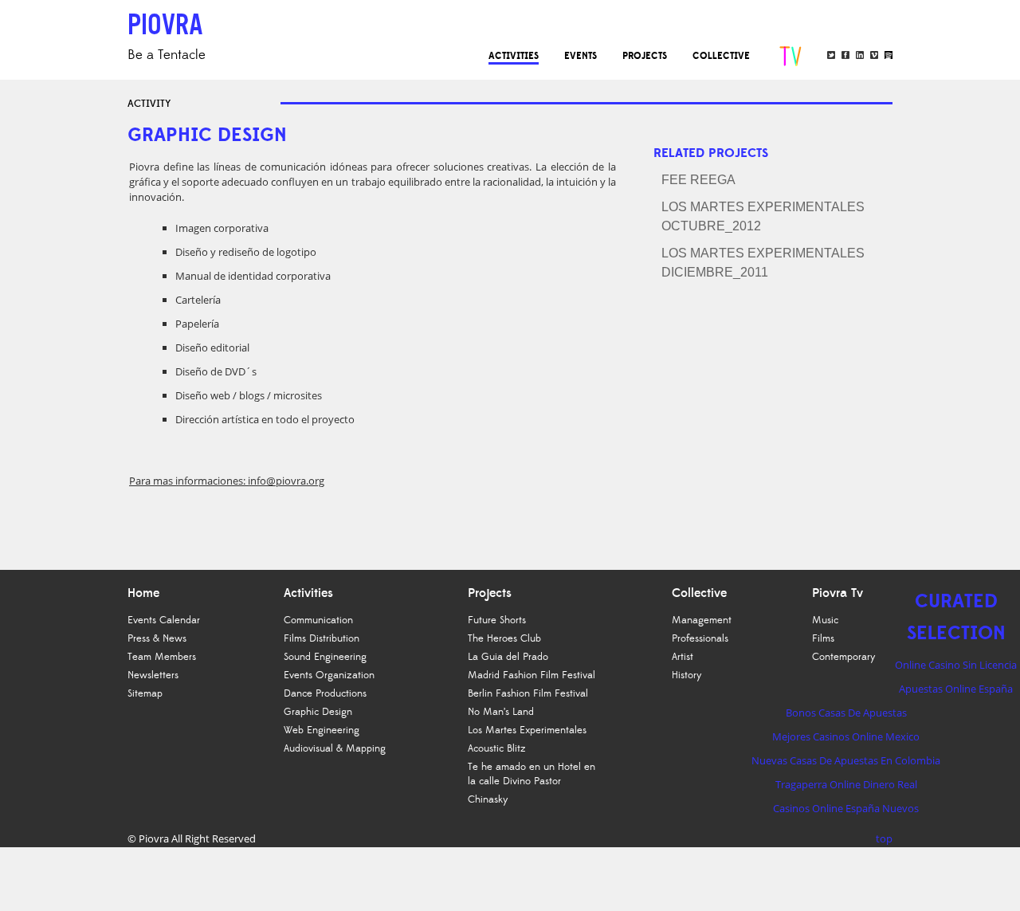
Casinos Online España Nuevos (846, 808)
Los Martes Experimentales (527, 730)
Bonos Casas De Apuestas (846, 712)
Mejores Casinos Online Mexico (846, 736)
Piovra (154, 838)
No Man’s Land (501, 711)
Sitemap (145, 693)
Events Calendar (164, 620)
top (884, 838)
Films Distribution (321, 638)
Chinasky (488, 799)
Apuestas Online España (956, 688)
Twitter (831, 55)
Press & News (157, 638)
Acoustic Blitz (497, 748)
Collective (721, 55)
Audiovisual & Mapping (335, 748)
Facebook (845, 55)
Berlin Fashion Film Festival (528, 693)
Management (702, 620)
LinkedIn (860, 55)
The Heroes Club (504, 638)
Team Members (162, 656)
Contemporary (844, 656)
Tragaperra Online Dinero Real (846, 784)
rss (888, 55)
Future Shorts (497, 620)
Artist (682, 656)
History (687, 675)
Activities (513, 55)
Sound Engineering (325, 656)
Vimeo (874, 55)
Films (823, 638)
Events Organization (329, 675)
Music (825, 620)
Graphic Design (318, 711)
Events (580, 55)
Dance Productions (325, 693)
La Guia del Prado (508, 656)
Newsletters (153, 675)
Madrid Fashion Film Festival (531, 675)
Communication (318, 620)
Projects (644, 55)
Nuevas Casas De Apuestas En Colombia (845, 760)
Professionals (700, 638)
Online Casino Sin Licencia (956, 665)
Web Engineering (321, 730)
